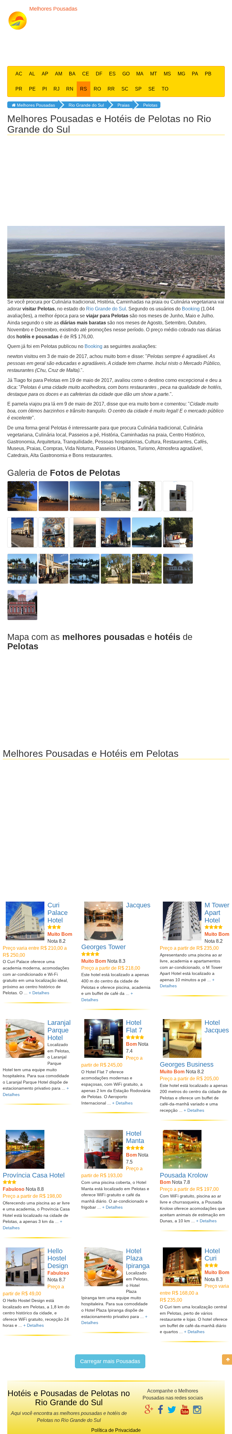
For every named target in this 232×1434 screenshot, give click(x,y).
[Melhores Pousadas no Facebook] (160, 1410)
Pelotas (150, 105)
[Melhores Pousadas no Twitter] (172, 1410)
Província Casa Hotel (34, 1175)
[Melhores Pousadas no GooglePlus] (149, 1410)
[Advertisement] (122, 46)
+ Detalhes (39, 992)
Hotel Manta (135, 1137)
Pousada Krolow (184, 1175)
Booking (191, 308)
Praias (124, 105)
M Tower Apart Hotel (217, 912)
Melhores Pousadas (35, 105)
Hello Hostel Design (57, 1258)
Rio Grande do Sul (86, 105)
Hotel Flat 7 (134, 1026)
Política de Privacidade (116, 1430)
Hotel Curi (212, 1254)
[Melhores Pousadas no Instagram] (197, 1410)
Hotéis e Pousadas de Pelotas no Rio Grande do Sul (69, 1398)
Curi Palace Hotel (57, 912)
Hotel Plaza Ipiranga (138, 1258)
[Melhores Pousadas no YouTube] (184, 1410)
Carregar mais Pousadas (110, 1361)
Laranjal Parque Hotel (59, 1030)
